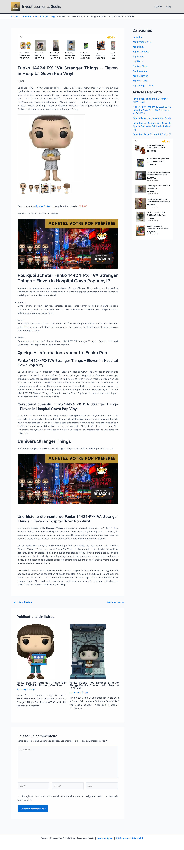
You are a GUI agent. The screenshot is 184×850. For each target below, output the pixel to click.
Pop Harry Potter (141, 51)
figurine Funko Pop (44, 206)
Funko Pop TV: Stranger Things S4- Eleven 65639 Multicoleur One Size (41, 684)
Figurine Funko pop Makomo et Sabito (151, 118)
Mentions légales (105, 838)
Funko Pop (137, 37)
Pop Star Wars (139, 80)
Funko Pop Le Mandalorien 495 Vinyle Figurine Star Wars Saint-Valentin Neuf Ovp (151, 126)
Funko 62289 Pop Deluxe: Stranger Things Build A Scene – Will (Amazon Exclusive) (94, 685)
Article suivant (115, 602)
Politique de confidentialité (129, 838)
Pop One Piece (139, 66)
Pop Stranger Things (26, 689)
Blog (168, 6)
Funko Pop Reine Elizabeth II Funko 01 (151, 134)
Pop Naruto (138, 61)
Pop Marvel (138, 56)
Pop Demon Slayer (141, 42)
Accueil (158, 6)
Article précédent (21, 602)
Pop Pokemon (139, 71)
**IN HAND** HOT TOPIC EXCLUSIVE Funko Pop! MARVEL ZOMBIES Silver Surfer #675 (151, 110)
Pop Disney (138, 46)
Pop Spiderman (140, 75)
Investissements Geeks (41, 6)
